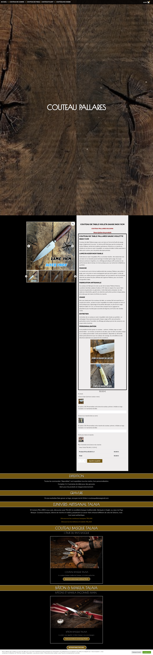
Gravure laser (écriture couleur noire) (89, 397)
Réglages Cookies (136, 652)
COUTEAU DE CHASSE (63, 2)
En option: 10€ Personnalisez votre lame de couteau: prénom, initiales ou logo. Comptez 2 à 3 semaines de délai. (100, 408)
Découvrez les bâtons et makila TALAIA (76, 522)
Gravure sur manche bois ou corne (88, 416)
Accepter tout (146, 652)
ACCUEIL (4, 2)
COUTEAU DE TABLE (33, 2)
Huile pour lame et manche (86, 435)
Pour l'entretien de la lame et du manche (89, 445)
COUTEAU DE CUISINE (17, 2)
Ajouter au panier (94, 461)
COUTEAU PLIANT (47, 2)
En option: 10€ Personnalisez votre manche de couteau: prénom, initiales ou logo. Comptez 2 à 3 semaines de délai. (101, 427)
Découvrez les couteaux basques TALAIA (76, 518)
